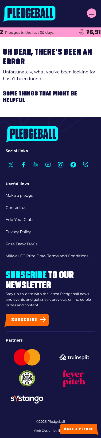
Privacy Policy (18, 232)
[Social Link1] (11, 165)
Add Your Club (19, 219)
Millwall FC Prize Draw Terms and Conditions (47, 256)
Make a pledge (19, 195)
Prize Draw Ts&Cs (22, 244)
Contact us (16, 208)
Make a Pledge (78, 429)
